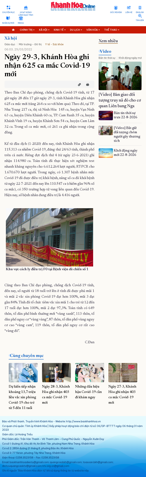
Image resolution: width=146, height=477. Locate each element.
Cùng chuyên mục (27, 356)
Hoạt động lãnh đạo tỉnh (25, 13)
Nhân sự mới (8, 23)
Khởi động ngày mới (130, 57)
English (140, 12)
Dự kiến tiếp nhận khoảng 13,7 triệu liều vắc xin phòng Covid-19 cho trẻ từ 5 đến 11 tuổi (22, 397)
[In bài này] (86, 84)
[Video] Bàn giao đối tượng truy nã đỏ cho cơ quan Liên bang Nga (120, 100)
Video (105, 52)
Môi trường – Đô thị (30, 44)
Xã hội (10, 38)
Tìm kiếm (140, 20)
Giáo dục (9, 44)
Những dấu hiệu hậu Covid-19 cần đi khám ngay (88, 392)
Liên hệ (128, 12)
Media (21, 23)
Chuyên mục (8, 12)
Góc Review (116, 12)
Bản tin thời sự (107, 57)
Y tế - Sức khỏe (54, 44)
